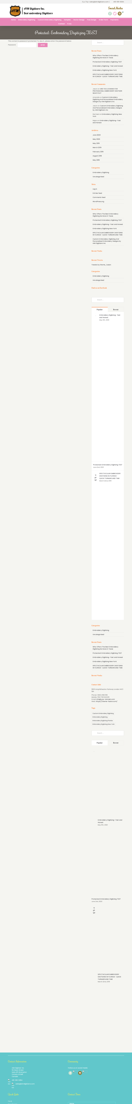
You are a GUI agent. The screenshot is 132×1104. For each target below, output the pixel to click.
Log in (95, 189)
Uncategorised (98, 177)
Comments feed (99, 197)
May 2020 (96, 139)
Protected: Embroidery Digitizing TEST (107, 62)
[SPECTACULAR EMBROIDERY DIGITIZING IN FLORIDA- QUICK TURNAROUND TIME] (95, 473)
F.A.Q (10, 1101)
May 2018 (96, 160)
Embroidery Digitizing (101, 172)
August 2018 (97, 156)
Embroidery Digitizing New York (105, 70)
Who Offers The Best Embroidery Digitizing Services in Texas (105, 56)
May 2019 (96, 143)
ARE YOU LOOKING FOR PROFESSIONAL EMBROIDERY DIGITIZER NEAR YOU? (107, 91)
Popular (100, 310)
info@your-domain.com (105, 699)
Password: (12, 45)
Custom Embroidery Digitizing (103, 713)
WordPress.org (98, 201)
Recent (115, 310)
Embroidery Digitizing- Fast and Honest (108, 66)
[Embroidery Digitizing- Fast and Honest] (95, 315)
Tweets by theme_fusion (101, 265)
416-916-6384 (118, 2)
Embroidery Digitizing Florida (103, 721)
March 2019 (97, 147)
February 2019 (98, 152)
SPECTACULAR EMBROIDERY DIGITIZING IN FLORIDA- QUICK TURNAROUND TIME (108, 75)
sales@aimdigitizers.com (99, 2)
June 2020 (97, 135)
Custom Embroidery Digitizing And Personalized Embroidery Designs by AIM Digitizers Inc (108, 99)
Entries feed (97, 193)
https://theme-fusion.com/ (106, 701)
